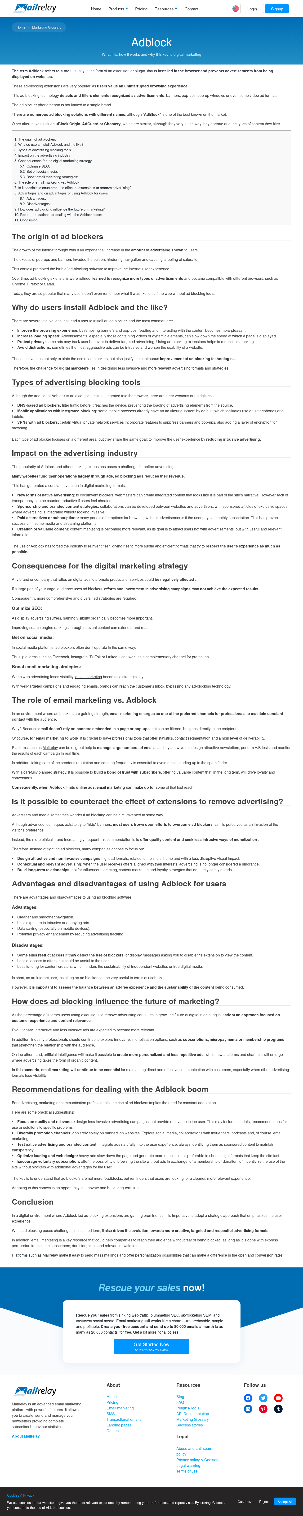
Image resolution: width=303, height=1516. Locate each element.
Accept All (285, 1501)
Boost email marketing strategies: (49, 176)
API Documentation (192, 1413)
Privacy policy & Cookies (197, 1459)
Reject (264, 1501)
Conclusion (25, 219)
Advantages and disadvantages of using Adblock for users (61, 192)
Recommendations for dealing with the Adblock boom (58, 214)
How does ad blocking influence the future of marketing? (59, 209)
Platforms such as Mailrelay (35, 1255)
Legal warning (188, 1465)
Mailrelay (50, 747)
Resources (164, 9)
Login (252, 9)
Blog (180, 1396)
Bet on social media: (39, 171)
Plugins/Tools (187, 1408)
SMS (111, 1413)
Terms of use (187, 1471)
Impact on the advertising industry (42, 155)
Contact (191, 9)
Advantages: (33, 198)
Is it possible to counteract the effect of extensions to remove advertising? (72, 187)
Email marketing (120, 1408)
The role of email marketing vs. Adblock (46, 182)
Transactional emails (124, 1419)
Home (96, 9)
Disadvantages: (35, 203)
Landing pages (119, 1425)
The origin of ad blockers (35, 139)
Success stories (189, 1425)
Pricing (141, 9)
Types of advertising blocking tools (42, 149)
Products (116, 9)
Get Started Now (151, 1346)
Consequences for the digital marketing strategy (53, 160)
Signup (277, 9)
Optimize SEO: (35, 166)
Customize (246, 1501)
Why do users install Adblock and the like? (48, 144)
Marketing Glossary (46, 27)
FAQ (180, 1402)
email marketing (88, 676)
